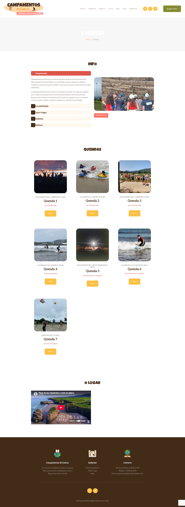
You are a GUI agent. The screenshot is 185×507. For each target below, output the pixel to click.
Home (88, 39)
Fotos (51, 213)
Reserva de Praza (101, 115)
